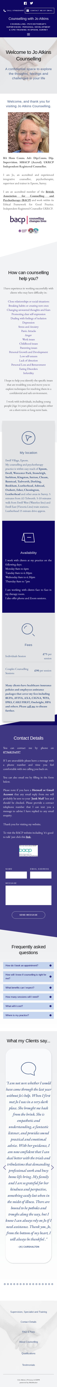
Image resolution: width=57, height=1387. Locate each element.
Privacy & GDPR (33, 1380)
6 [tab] (5, 1284)
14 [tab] (30, 1284)
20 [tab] (49, 1284)
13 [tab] (27, 1284)
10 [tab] (17, 1284)
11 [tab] (20, 1284)
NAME (9, 869)
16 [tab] (36, 1284)
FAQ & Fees (28, 1331)
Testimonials (28, 1365)
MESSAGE (11, 883)
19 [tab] (46, 1284)
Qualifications (28, 1353)
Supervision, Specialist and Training (28, 1312)
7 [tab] (8, 1284)
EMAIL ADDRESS (39, 869)
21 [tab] (52, 1284)
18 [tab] (43, 1284)
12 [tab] (24, 1284)
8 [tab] (11, 1284)
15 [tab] (33, 1284)
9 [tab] (14, 1284)
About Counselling (28, 1341)
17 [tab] (39, 1284)
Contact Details (28, 1321)
